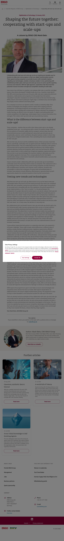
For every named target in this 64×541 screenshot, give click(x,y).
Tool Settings (25, 257)
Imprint (12, 253)
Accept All (37, 257)
